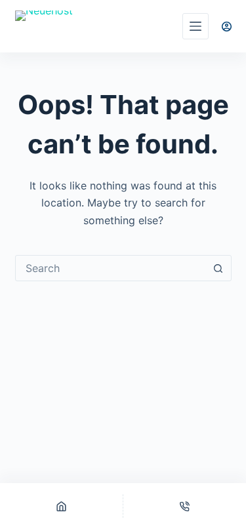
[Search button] (218, 268)
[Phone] (184, 506)
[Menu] (195, 26)
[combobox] (111, 268)
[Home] (61, 506)
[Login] (227, 26)
